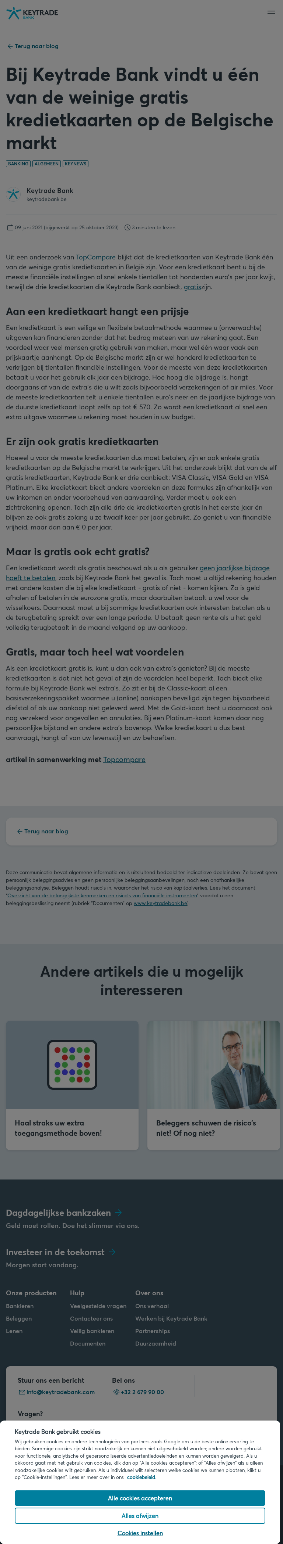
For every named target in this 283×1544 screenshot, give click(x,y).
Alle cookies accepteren (140, 1498)
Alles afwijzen (140, 1515)
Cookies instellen (140, 1533)
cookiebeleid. (141, 1477)
